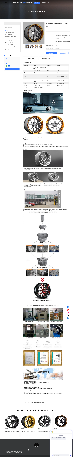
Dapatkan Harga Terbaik (51, 53)
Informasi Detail (30, 58)
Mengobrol (37, 2)
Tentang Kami (19, 2)
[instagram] (68, 313)
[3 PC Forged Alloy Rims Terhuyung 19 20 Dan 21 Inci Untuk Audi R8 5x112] (61, 422)
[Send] (70, 455)
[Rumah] (6, 2)
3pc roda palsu (36, 402)
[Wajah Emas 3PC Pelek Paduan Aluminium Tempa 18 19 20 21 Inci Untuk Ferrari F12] (28, 422)
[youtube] (68, 310)
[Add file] (52, 455)
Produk (24, 2)
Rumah (14, 2)
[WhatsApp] (6, 66)
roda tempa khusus (29, 402)
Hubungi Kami (29, 2)
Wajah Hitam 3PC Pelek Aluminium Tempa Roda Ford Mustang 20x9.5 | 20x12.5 (11, 431)
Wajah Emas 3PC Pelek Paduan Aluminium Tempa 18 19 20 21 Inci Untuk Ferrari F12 (27, 431)
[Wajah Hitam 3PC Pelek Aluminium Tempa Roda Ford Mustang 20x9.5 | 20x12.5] (12, 422)
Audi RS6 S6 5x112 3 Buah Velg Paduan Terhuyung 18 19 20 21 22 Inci (44, 431)
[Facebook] (68, 307)
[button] (6, 424)
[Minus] (70, 431)
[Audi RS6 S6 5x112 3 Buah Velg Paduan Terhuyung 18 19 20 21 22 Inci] (45, 422)
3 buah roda (42, 402)
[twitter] (68, 318)
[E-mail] (9, 66)
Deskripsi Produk (46, 58)
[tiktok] (68, 315)
